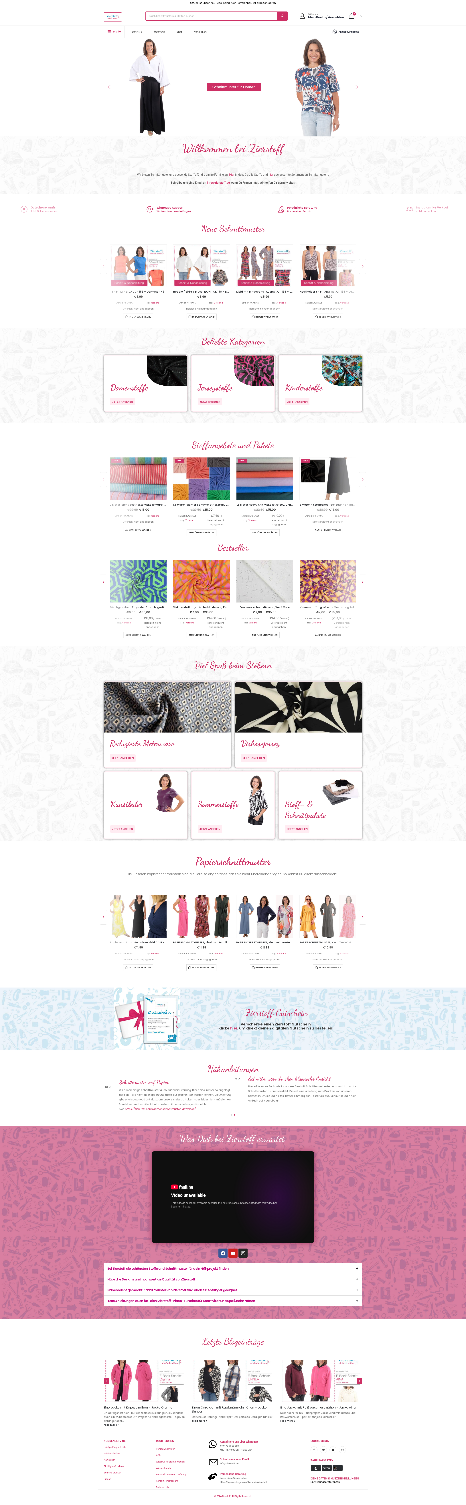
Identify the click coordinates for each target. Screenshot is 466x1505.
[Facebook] (223, 1244)
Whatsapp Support (170, 208)
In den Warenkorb (140, 316)
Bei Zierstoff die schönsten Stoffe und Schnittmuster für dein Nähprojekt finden (168, 1260)
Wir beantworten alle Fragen (174, 211)
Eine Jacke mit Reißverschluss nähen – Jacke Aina (229, 1399)
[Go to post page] (145, 1372)
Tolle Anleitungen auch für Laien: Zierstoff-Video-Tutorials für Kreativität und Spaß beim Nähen (181, 1292)
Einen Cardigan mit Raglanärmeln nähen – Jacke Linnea (141, 1401)
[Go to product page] (138, 266)
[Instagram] (243, 1244)
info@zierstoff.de (218, 182)
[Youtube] (233, 1244)
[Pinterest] (323, 1437)
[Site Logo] (113, 17)
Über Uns (159, 32)
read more (110, 1412)
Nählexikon (200, 32)
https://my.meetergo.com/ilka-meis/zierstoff (243, 1469)
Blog (179, 32)
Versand (155, 302)
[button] (109, 87)
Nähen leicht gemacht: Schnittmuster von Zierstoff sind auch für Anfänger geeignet (172, 1281)
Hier (231, 174)
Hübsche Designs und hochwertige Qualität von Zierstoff (151, 1271)
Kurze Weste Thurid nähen (300, 1399)
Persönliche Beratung (302, 208)
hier (270, 174)
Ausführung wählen (138, 532)
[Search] (282, 16)
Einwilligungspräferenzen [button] (325, 1469)
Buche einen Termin (299, 211)
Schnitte (137, 32)
